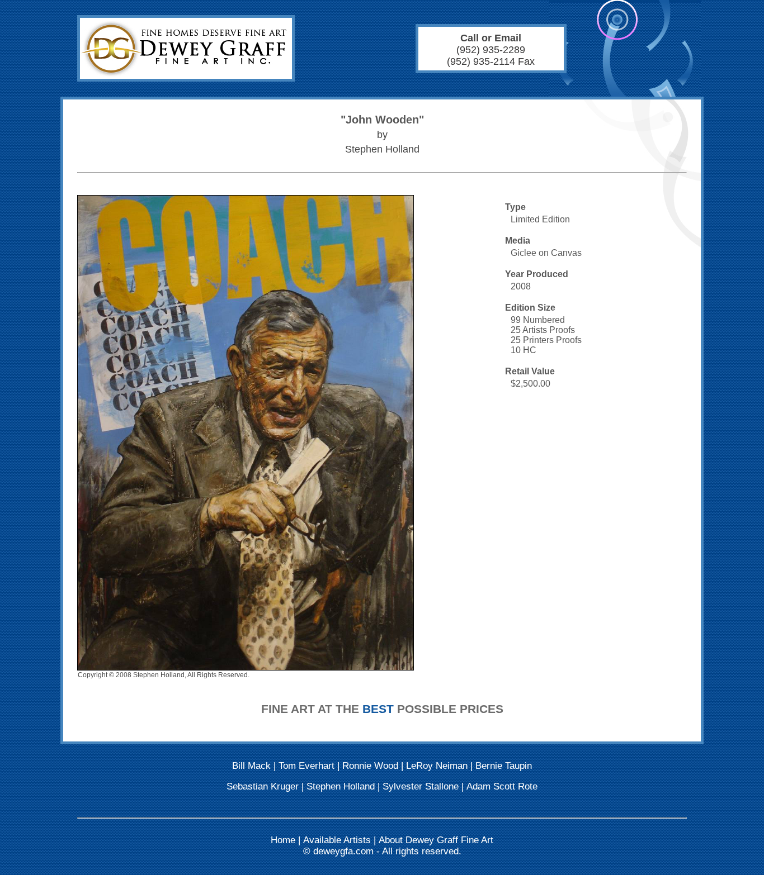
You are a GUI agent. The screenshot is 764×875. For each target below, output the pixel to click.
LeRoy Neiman (437, 765)
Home (283, 840)
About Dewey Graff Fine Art (436, 840)
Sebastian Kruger (263, 786)
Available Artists (337, 840)
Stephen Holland (340, 786)
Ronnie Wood (370, 765)
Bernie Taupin (503, 765)
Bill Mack (251, 765)
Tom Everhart (306, 765)
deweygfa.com (343, 851)
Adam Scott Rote (501, 786)
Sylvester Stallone (421, 786)
